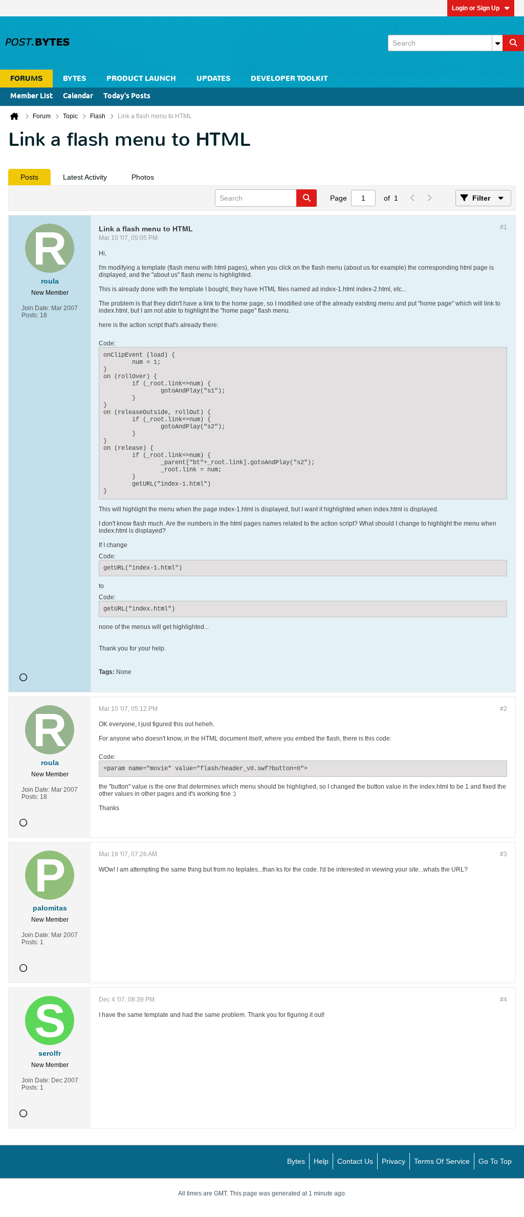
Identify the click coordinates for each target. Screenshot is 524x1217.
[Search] (513, 43)
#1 (503, 227)
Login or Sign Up (475, 8)
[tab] (29, 177)
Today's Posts (126, 96)
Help (321, 1161)
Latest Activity (85, 177)
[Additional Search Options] (497, 43)
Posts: (29, 315)
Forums (26, 78)
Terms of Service (442, 1161)
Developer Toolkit (289, 78)
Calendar (78, 96)
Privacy (393, 1161)
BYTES (74, 78)
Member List (31, 96)
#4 (503, 999)
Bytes (296, 1161)
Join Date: (35, 308)
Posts (29, 177)
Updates (213, 78)
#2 (503, 708)
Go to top (495, 1161)
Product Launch (141, 78)
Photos (143, 177)
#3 (503, 854)
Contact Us (355, 1161)
